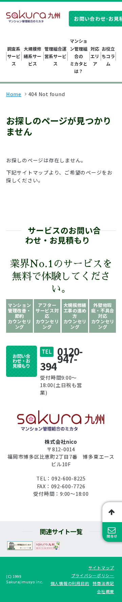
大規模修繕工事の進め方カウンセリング (74, 316)
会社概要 (105, 591)
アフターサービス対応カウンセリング (47, 316)
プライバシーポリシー (92, 575)
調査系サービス (13, 56)
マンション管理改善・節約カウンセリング (19, 316)
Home (13, 93)
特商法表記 (103, 583)
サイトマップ (101, 567)
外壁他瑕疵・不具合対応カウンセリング (102, 316)
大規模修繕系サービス (32, 56)
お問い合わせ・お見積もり (21, 361)
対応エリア (94, 56)
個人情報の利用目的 (69, 583)
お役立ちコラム (108, 56)
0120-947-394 (61, 358)
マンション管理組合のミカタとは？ (78, 56)
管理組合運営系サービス (55, 56)
